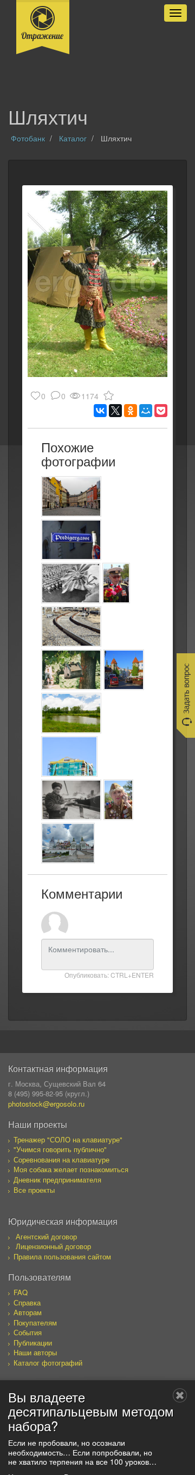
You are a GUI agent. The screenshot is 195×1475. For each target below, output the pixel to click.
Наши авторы (35, 1352)
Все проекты (34, 1190)
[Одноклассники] (130, 410)
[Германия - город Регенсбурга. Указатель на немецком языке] (71, 539)
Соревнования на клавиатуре (61, 1159)
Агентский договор (46, 1236)
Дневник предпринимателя (57, 1179)
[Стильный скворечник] (71, 669)
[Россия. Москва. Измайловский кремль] (68, 843)
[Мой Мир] (145, 410)
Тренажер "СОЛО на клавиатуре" (68, 1139)
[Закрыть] (180, 1395)
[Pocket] (160, 410)
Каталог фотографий (48, 1362)
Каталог (73, 138)
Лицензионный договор (53, 1246)
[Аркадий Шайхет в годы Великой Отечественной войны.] (71, 799)
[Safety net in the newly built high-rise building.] (69, 756)
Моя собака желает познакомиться (71, 1169)
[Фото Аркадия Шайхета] (70, 583)
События (28, 1332)
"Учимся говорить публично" (60, 1149)
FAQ (21, 1292)
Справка (27, 1302)
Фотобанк (28, 138)
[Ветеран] (118, 799)
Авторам (28, 1312)
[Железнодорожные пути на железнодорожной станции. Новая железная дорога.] (71, 626)
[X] (115, 410)
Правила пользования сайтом (62, 1256)
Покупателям (35, 1322)
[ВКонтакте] (100, 410)
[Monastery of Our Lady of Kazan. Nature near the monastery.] (71, 713)
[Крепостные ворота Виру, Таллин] (123, 669)
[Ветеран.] (116, 583)
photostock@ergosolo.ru (46, 1104)
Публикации (33, 1342)
